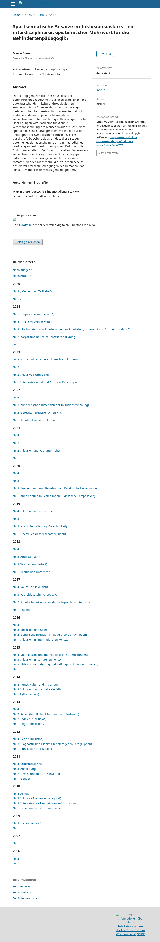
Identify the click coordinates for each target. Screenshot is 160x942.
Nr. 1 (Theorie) (22, 610)
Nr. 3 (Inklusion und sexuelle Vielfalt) (37, 689)
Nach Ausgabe (22, 270)
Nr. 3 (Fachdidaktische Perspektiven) (36, 594)
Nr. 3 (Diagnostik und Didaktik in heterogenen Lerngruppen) (52, 744)
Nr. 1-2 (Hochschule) (26, 694)
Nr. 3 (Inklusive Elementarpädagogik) (37, 798)
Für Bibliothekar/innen (26, 898)
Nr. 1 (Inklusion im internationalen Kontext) (41, 639)
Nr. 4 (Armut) (21, 793)
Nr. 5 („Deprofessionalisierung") (33, 314)
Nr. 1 (16, 344)
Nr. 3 (16, 367)
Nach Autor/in (22, 276)
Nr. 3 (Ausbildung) (24, 769)
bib (25, 225)
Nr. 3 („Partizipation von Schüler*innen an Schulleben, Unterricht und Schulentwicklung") (71, 329)
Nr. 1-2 (17, 299)
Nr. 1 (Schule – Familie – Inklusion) (35, 420)
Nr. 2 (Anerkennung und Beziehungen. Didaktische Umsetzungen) (56, 488)
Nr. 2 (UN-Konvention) (27, 823)
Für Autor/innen (22, 892)
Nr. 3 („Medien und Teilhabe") (32, 291)
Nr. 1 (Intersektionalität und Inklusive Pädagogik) (45, 382)
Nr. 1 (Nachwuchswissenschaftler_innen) (39, 534)
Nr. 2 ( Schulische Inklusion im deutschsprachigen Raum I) (51, 634)
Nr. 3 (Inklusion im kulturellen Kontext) (38, 659)
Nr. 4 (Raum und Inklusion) (30, 587)
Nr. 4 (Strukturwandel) (27, 764)
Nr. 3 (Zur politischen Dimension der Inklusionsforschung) (51, 405)
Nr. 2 (16, 858)
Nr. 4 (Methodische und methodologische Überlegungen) (50, 654)
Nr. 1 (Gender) (22, 778)
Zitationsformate (109, 153)
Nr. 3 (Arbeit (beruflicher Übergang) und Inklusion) (46, 714)
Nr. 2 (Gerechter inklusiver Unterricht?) (38, 412)
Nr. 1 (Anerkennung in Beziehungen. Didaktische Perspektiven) (54, 496)
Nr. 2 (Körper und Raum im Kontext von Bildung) (44, 337)
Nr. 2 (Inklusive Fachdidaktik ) (32, 374)
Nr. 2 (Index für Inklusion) (29, 719)
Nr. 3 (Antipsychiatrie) (27, 557)
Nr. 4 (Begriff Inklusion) (28, 739)
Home (16, 15)
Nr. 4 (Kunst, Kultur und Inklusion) (35, 684)
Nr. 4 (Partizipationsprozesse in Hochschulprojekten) (47, 359)
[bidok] (14, 220)
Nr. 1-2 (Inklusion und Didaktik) (33, 749)
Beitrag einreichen (28, 242)
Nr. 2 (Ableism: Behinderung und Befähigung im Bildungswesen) (55, 664)
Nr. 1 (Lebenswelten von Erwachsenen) (38, 808)
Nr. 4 (16, 397)
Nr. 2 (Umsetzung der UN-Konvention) (37, 773)
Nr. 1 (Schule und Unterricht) (31, 572)
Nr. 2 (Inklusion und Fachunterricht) (36, 450)
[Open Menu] (13, 4)
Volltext (106, 54)
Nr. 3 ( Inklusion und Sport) (30, 630)
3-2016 (40, 15)
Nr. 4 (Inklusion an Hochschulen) (34, 511)
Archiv (28, 15)
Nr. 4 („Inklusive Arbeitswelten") (33, 321)
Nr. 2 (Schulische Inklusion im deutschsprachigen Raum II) (51, 602)
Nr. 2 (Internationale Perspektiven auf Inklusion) (44, 803)
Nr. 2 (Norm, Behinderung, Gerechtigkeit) (40, 526)
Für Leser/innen (22, 886)
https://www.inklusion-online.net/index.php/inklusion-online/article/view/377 (116, 141)
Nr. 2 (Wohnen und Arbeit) (30, 564)
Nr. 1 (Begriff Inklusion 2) (29, 724)
